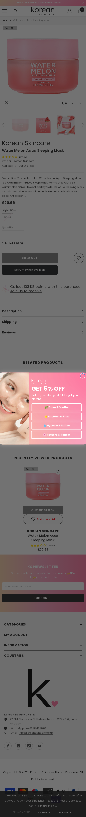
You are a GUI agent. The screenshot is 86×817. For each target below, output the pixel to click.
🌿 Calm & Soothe (56, 407)
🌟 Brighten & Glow (56, 416)
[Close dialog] (82, 376)
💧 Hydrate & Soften (56, 425)
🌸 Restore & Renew (56, 435)
